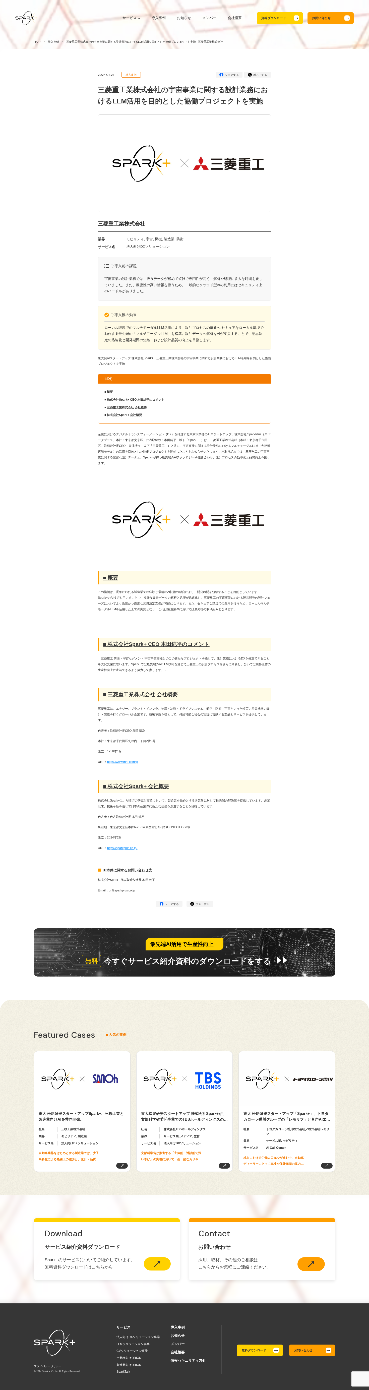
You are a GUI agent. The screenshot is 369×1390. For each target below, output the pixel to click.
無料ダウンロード (254, 1350)
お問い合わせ (321, 18)
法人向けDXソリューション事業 (138, 1337)
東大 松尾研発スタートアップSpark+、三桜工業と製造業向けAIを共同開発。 (81, 1116)
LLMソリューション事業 (133, 1344)
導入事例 (159, 18)
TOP (37, 41)
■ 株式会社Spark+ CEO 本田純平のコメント (134, 399)
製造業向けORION (128, 1365)
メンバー (209, 18)
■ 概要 (108, 392)
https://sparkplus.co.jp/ (122, 848)
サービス (129, 18)
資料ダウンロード (273, 18)
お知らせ (184, 18)
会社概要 (235, 18)
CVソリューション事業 (132, 1351)
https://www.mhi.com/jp (122, 762)
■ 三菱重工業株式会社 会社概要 (125, 407)
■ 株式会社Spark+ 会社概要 (123, 415)
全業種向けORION (128, 1358)
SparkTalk (123, 1371)
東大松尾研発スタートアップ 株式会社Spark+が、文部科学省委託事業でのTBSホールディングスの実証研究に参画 (184, 1116)
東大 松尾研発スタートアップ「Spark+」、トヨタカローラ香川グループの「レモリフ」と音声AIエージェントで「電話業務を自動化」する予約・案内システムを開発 (286, 1116)
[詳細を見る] (122, 1166)
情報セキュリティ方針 (188, 1360)
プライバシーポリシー (48, 1366)
